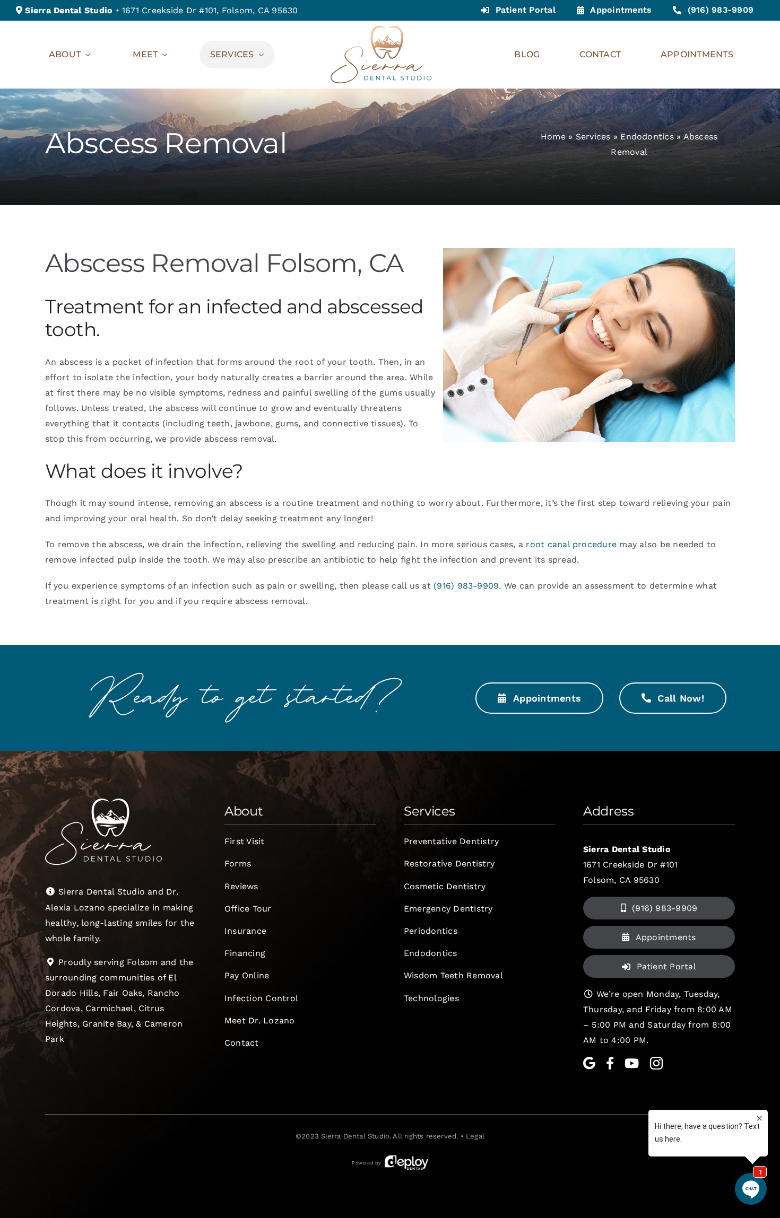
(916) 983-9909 (466, 586)
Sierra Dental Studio (355, 1136)
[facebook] (610, 1063)
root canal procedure (571, 544)
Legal (475, 1136)
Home (553, 137)
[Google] (589, 1063)
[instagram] (656, 1063)
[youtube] (632, 1063)
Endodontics (647, 137)
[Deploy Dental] (406, 1163)
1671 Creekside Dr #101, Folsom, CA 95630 (210, 10)
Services (593, 137)
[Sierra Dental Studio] (381, 30)
